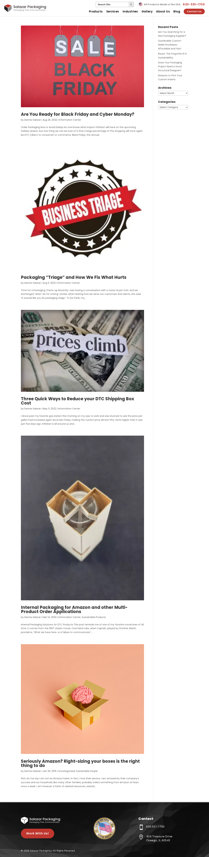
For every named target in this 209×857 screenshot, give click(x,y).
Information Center (70, 119)
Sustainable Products (94, 617)
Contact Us (194, 11)
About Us (163, 11)
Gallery (147, 11)
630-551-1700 (194, 4)
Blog (176, 11)
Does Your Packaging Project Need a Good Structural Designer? (170, 66)
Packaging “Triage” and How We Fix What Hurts (74, 277)
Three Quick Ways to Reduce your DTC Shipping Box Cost (77, 401)
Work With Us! (37, 833)
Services (112, 11)
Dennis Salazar (32, 119)
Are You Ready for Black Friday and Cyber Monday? (77, 114)
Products (96, 11)
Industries (130, 11)
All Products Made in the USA (162, 4)
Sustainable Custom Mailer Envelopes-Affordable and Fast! (169, 44)
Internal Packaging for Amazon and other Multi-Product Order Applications (74, 609)
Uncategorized (66, 771)
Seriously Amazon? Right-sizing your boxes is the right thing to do (80, 763)
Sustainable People (87, 771)
